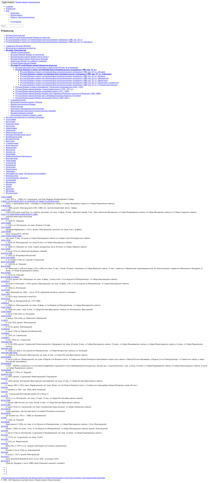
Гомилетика (11, 130)
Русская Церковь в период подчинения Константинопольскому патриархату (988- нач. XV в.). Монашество (64, 78)
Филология (10, 150)
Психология (11, 165)
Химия (8, 186)
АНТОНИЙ (6, 223)
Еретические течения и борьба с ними (26, 115)
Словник (9, 6)
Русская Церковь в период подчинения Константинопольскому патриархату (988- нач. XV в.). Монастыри (64, 80)
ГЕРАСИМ (5, 294)
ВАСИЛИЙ (5, 266)
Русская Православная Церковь (23, 63)
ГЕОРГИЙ (5, 290)
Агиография (11, 119)
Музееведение (11, 193)
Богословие (10, 122)
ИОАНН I (5, 457)
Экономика (10, 171)
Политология (11, 169)
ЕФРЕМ (4, 379)
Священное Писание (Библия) (18, 46)
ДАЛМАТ (5, 325)
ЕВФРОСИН (6, 374)
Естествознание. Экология (17, 178)
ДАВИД (4, 320)
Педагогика (10, 167)
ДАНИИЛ (5, 333)
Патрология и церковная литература (21, 48)
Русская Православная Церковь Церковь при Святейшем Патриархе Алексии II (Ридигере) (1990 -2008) (58, 93)
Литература (10, 152)
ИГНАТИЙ (5, 400)
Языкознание (11, 147)
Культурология (12, 145)
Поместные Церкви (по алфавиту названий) (29, 61)
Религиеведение (12, 124)
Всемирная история (14, 137)
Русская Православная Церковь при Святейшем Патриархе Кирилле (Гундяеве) (48, 96)
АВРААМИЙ (6, 197)
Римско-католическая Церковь (23, 104)
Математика (11, 182)
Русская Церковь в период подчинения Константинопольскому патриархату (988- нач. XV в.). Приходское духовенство (69, 83)
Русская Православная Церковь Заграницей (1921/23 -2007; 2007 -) (42, 98)
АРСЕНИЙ (5, 245)
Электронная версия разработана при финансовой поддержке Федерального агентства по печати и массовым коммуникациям (53, 478)
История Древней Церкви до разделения (27, 54)
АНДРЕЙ (5, 219)
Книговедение (12, 158)
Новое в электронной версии (23, 17)
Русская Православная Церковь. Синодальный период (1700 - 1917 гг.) (44, 89)
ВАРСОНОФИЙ (8, 258)
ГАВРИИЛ (5, 281)
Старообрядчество (18, 100)
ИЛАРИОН (6, 409)
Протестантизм (17, 106)
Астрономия (11, 180)
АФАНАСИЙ (6, 253)
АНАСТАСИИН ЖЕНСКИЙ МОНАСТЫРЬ (19, 214)
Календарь (15, 13)
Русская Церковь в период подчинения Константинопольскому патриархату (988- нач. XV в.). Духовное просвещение (68, 85)
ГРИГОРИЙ (6, 307)
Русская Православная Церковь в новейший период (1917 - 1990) (42, 91)
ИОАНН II (5, 461)
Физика (9, 184)
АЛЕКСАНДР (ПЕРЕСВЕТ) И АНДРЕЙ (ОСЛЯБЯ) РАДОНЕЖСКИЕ (30, 201)
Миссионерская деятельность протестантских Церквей (33, 111)
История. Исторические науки (18, 135)
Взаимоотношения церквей (22, 113)
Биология (10, 189)
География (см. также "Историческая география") (26, 173)
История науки (12, 176)
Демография (11, 160)
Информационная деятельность (19, 156)
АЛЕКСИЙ (5, 206)
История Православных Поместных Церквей (29, 59)
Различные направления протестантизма (27, 109)
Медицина (10, 191)
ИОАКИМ (5, 422)
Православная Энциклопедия (28, 2)
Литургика (10, 126)
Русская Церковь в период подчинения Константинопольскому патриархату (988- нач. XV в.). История (62, 72)
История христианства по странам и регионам (25, 117)
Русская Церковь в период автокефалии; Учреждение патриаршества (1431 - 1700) (49, 87)
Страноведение (12, 143)
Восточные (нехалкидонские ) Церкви (26, 102)
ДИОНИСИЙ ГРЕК (9, 353)
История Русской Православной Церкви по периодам (28, 37)
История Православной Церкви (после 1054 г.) (30, 57)
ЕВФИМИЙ (6, 357)
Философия (10, 154)
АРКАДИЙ (5, 240)
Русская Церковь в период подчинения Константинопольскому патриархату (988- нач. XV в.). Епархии (62, 76)
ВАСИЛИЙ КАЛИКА (10, 277)
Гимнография (11, 128)
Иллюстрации (16, 15)
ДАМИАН (5, 329)
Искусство (10, 141)
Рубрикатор (10, 9)
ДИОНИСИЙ (6, 342)
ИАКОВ (4, 396)
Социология (11, 163)
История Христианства (15, 35)
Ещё (7, 11)
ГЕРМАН (5, 303)
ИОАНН (4, 426)
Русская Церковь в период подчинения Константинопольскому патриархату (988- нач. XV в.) (44, 40)
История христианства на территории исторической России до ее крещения (46, 67)
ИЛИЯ (3, 418)
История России (12, 139)
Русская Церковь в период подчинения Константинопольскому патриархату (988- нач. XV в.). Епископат (49, 42)
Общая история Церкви (20, 52)
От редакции (16, 22)
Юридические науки (14, 132)
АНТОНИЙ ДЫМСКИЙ (11, 236)
